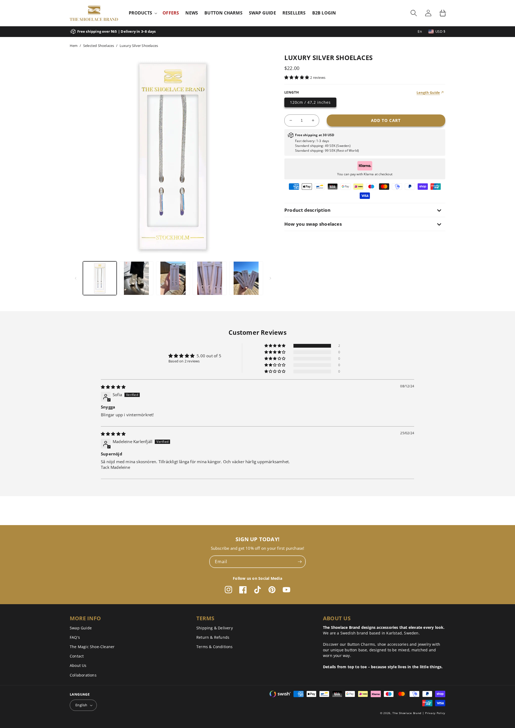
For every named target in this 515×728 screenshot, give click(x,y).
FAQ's (75, 637)
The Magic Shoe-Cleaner (92, 646)
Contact (77, 656)
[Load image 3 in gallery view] (173, 278)
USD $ (440, 31)
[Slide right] (270, 278)
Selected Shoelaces (98, 45)
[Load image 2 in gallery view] (136, 278)
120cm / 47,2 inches (310, 102)
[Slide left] (76, 278)
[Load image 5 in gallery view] (246, 278)
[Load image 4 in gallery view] (209, 278)
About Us (78, 665)
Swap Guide (81, 627)
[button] (143, 13)
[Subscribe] (300, 561)
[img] (113, 386)
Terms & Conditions (214, 646)
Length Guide (428, 92)
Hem (74, 45)
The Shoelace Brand (406, 713)
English (81, 705)
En (420, 31)
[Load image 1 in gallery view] (100, 278)
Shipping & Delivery (214, 627)
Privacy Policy (435, 713)
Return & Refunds (212, 637)
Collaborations (83, 675)
